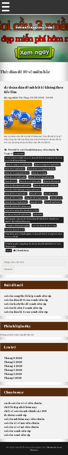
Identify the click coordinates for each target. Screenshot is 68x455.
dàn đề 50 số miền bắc (16, 202)
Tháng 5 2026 (13, 362)
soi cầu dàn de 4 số (14, 229)
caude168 (19, 153)
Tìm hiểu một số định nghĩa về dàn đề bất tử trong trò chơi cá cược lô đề (33, 235)
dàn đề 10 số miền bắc (16, 193)
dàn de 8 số (10, 181)
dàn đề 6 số (36, 202)
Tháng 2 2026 (13, 374)
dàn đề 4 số (56, 198)
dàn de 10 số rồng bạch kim (41, 168)
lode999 (38, 214)
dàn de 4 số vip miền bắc (41, 177)
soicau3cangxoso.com (34, 27)
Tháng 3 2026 (13, 370)
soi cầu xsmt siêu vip (17, 435)
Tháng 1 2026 (13, 378)
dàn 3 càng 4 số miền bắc (18, 164)
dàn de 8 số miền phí (30, 181)
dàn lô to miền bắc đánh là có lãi (21, 210)
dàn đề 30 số (50, 193)
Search (8, 269)
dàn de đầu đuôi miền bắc (17, 185)
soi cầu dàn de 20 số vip (44, 225)
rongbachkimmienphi (17, 225)
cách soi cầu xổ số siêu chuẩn (23, 403)
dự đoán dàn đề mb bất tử (17, 214)
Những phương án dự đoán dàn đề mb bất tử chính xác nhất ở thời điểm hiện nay (32, 220)
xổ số (8, 250)
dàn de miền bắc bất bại (45, 185)
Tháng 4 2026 (13, 366)
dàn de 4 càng (39, 173)
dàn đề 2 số (35, 193)
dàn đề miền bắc (53, 202)
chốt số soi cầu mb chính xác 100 (25, 411)
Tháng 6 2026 (13, 358)
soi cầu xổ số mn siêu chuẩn (21, 423)
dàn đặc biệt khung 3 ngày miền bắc (22, 189)
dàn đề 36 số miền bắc (36, 198)
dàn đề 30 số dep (13, 198)
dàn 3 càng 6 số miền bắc (47, 164)
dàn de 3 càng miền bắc (17, 173)
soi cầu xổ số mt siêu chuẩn (21, 427)
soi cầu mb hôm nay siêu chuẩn (37, 149)
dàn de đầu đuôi (52, 181)
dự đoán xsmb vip (15, 415)
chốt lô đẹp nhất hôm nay (20, 407)
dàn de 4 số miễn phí (15, 177)
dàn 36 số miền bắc (14, 168)
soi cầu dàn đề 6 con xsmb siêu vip (26, 300)
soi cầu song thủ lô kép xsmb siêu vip (27, 296)
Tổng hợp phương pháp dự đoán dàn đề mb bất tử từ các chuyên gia (33, 245)
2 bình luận (22, 250)
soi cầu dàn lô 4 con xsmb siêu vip (26, 312)
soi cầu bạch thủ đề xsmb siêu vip (25, 304)
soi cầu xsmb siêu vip (17, 431)
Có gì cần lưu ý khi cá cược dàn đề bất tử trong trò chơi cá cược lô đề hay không (33, 159)
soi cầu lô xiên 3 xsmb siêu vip (23, 308)
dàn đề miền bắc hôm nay (17, 206)
